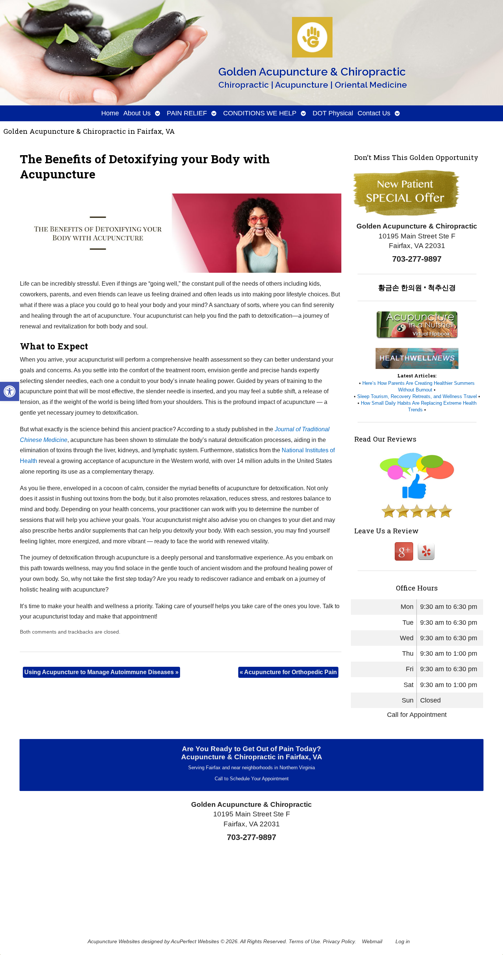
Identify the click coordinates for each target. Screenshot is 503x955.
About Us (137, 113)
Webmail (372, 941)
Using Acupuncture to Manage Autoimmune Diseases (101, 672)
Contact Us (374, 113)
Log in (402, 941)
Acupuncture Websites (114, 941)
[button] (9, 391)
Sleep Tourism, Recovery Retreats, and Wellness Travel (417, 396)
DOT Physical (333, 113)
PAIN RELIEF (187, 113)
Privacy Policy (339, 941)
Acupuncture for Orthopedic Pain (288, 672)
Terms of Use (304, 941)
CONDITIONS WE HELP (259, 113)
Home (110, 113)
